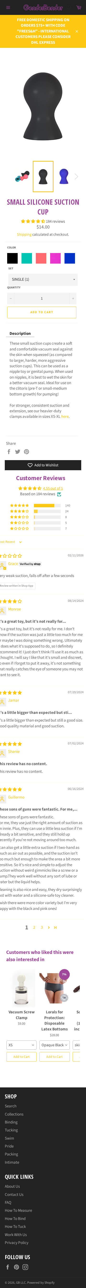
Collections (14, 1114)
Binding (11, 1122)
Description (20, 333)
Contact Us (14, 1195)
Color (11, 248)
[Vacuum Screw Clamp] (21, 988)
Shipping (24, 234)
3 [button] (42, 927)
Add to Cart (21, 1056)
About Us (12, 1186)
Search (10, 1106)
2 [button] (34, 927)
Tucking (11, 1130)
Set (10, 269)
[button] (33, 221)
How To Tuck (15, 1227)
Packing (11, 1154)
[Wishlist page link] (68, 7)
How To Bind (15, 1219)
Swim (9, 1138)
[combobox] (21, 1045)
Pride (9, 1146)
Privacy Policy (16, 1243)
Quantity (13, 288)
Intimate (12, 1162)
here (65, 416)
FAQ (8, 1203)
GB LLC (21, 1282)
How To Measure (18, 1210)
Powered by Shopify (40, 1282)
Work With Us (16, 1235)
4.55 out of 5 (53, 488)
